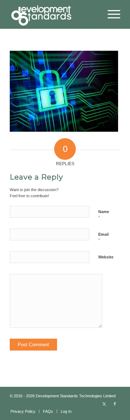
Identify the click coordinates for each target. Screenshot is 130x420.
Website (105, 257)
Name (103, 214)
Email (103, 237)
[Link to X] (104, 403)
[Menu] (110, 14)
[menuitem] (110, 14)
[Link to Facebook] (114, 403)
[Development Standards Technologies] (54, 14)
